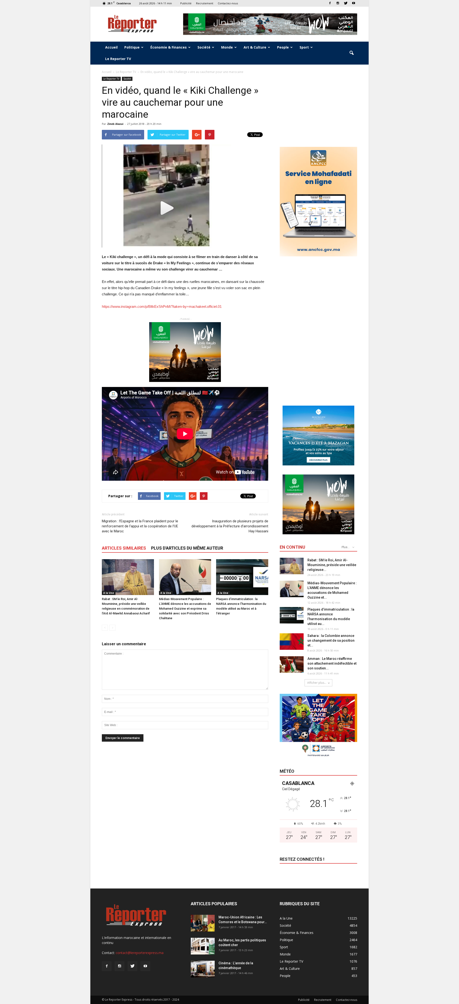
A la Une (108, 593)
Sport (304, 47)
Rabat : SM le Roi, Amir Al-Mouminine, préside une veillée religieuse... (331, 565)
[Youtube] (353, 3)
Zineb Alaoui (115, 123)
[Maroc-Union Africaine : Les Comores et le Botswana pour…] (203, 923)
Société (203, 47)
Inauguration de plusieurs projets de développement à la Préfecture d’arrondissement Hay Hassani (229, 526)
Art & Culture (255, 47)
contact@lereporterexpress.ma (140, 952)
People (283, 47)
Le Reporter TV (118, 58)
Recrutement (204, 3)
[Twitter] (345, 3)
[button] (351, 53)
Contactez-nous (228, 3)
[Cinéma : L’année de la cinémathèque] (203, 969)
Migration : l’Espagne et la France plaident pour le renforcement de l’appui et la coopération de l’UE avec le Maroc (140, 526)
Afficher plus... (316, 683)
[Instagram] (337, 3)
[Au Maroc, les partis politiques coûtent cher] (203, 946)
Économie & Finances (168, 47)
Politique (132, 47)
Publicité (185, 3)
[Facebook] (329, 3)
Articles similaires (124, 548)
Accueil (111, 47)
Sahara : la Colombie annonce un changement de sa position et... (331, 640)
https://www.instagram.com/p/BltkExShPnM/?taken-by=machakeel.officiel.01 (162, 306)
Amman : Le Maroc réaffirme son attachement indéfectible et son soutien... (331, 663)
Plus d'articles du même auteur (187, 548)
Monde (227, 47)
